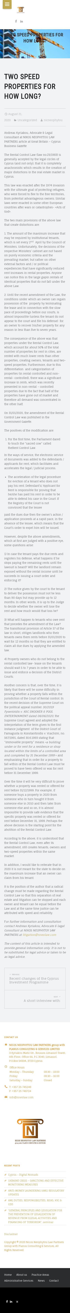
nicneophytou (53, 120)
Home (8, 1274)
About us (21, 1274)
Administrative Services (18, 1280)
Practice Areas (40, 1274)
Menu (7, 4)
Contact (54, 1280)
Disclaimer (11, 1234)
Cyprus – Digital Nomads (23, 1174)
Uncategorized (27, 120)
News (41, 1280)
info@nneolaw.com (21, 1097)
